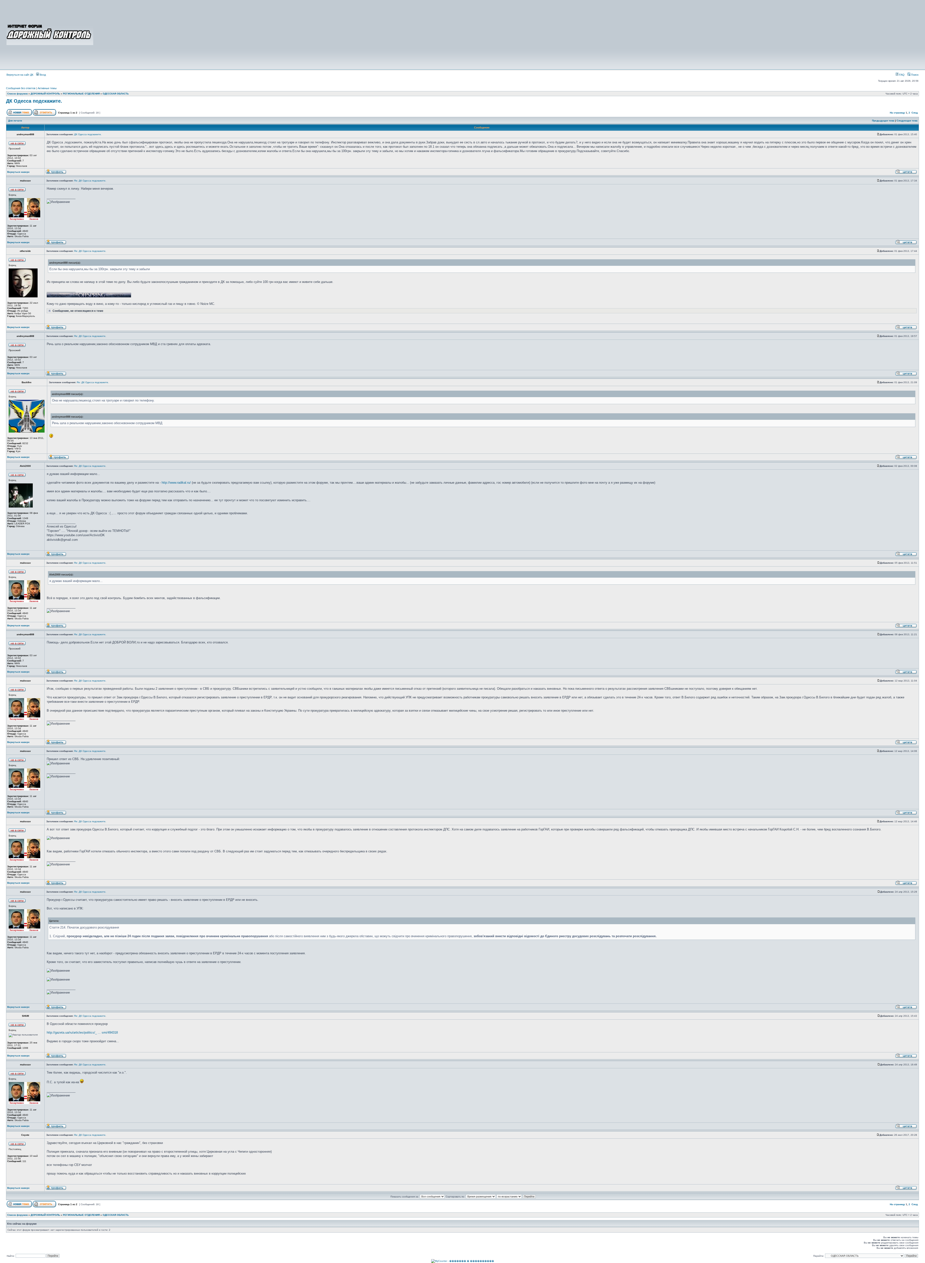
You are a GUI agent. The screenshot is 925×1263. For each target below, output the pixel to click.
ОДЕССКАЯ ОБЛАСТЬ (116, 93)
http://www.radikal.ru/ (176, 482)
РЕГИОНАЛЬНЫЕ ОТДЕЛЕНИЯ (81, 93)
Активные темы (47, 88)
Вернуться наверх (18, 172)
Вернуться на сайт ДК (20, 74)
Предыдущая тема (883, 120)
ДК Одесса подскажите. (34, 101)
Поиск (914, 74)
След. (915, 112)
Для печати (15, 120)
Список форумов (17, 93)
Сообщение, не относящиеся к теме (77, 310)
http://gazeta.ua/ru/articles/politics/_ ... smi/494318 (82, 1032)
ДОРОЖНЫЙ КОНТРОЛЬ (45, 93)
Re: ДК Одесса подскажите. (90, 180)
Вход (42, 74)
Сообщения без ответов (20, 88)
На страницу (897, 112)
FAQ (902, 74)
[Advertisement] (506, 34)
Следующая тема (907, 120)
